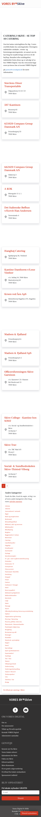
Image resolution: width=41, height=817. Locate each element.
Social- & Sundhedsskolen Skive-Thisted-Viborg (19, 467)
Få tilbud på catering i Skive (14, 690)
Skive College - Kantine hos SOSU (20, 419)
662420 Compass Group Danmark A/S (18, 168)
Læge (6, 601)
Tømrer (7, 661)
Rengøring (8, 630)
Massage (7, 606)
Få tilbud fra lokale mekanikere (14, 772)
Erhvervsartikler (8, 762)
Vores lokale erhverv (9, 752)
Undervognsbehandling (12, 669)
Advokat (7, 506)
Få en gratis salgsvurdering (12, 769)
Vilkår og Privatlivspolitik (11, 729)
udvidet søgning (16, 501)
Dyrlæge (7, 553)
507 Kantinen (12, 105)
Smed (7, 645)
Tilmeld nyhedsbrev (29, 813)
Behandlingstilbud (11, 522)
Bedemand (8, 519)
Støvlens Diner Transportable (13, 84)
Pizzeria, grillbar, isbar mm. (13, 622)
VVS (6, 677)
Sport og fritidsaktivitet (12, 651)
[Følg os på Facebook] (15, 710)
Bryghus (7, 532)
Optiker (7, 614)
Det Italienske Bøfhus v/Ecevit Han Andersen (17, 209)
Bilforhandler (9, 527)
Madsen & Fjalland (15, 334)
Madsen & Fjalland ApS (17, 353)
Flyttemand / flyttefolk (12, 572)
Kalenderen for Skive (9, 755)
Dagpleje (7, 545)
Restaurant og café (11, 632)
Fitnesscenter (9, 569)
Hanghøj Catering (14, 251)
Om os (4, 722)
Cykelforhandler (10, 543)
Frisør (7, 580)
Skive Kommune (8, 765)
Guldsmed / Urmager (11, 585)
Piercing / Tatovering (11, 619)
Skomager (8, 635)
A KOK (8, 189)
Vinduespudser (10, 674)
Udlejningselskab (10, 664)
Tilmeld (21, 798)
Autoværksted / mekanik (12, 511)
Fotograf (7, 577)
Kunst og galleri (10, 590)
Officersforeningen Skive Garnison (18, 373)
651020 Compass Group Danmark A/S (18, 125)
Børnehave (8, 537)
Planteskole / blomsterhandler (14, 624)
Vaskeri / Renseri (10, 672)
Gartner (7, 582)
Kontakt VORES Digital (10, 732)
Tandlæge (8, 656)
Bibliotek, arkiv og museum (13, 524)
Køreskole (8, 598)
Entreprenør (9, 566)
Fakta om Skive (7, 759)
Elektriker (8, 561)
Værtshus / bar (9, 679)
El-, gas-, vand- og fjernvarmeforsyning (17, 559)
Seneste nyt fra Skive (9, 749)
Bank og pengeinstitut (12, 516)
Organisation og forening (13, 616)
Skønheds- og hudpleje (12, 640)
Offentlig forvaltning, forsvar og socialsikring (19, 611)
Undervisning (9, 666)
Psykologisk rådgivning (12, 627)
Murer (7, 608)
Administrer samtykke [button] (10, 736)
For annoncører (7, 726)
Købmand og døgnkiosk (12, 593)
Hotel (6, 587)
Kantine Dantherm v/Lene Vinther (19, 271)
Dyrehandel (8, 551)
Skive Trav (10, 445)
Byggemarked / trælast (12, 535)
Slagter (7, 643)
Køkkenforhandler (11, 595)
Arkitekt (7, 509)
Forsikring (8, 574)
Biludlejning (9, 530)
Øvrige (7, 682)
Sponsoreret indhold (9, 775)
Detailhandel (9, 548)
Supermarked (9, 653)
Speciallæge (8, 648)
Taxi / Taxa (8, 658)
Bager (7, 514)
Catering (7, 540)
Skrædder (8, 637)
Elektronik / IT (9, 564)
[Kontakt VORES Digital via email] (25, 710)
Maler (7, 603)
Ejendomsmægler (10, 556)
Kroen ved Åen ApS (15, 294)
